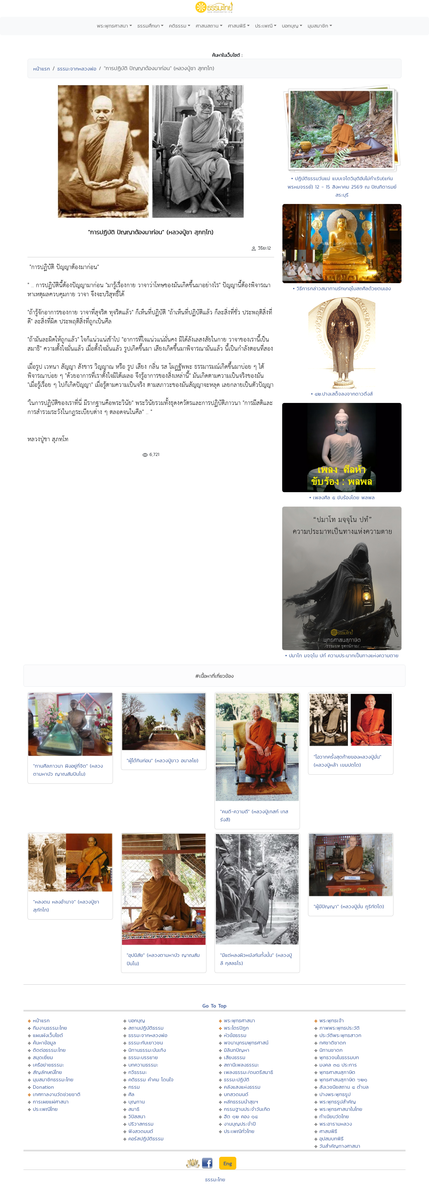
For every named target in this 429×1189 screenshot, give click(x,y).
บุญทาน (136, 1101)
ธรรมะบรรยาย (143, 1057)
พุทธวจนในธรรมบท (339, 1057)
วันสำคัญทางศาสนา (339, 1145)
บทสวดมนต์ (236, 1094)
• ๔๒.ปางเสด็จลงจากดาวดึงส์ (342, 393)
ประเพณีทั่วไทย (239, 1131)
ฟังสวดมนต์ (140, 1131)
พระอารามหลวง (335, 1123)
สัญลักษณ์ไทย (47, 1072)
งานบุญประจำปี (240, 1123)
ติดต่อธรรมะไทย (49, 1049)
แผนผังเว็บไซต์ (48, 1035)
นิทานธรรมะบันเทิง (147, 1049)
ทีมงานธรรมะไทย (50, 1027)
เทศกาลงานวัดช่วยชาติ (56, 1094)
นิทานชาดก (331, 1049)
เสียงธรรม (234, 1057)
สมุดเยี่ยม (43, 1057)
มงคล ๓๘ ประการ (338, 1064)
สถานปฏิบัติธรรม (146, 1027)
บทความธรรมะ (143, 1064)
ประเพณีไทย (45, 1109)
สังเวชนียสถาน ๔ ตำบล (344, 1086)
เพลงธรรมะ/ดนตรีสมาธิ (248, 1072)
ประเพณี (263, 25)
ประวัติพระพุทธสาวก (340, 1035)
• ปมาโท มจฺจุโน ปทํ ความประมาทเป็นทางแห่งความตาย (342, 655)
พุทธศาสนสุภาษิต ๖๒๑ (343, 1079)
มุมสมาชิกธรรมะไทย (53, 1079)
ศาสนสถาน (207, 25)
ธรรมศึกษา (148, 25)
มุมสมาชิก (318, 25)
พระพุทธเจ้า (331, 1020)
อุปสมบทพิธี (331, 1138)
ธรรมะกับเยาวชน (145, 1042)
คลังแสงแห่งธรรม (242, 1086)
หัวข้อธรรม (235, 1035)
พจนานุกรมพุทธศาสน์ (246, 1042)
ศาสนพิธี (237, 25)
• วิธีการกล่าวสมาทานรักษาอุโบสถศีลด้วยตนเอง (342, 288)
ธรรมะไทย (215, 1179)
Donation (43, 1086)
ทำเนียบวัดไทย (334, 1116)
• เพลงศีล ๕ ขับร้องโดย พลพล (342, 497)
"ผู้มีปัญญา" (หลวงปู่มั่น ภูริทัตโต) (349, 906)
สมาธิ (133, 1109)
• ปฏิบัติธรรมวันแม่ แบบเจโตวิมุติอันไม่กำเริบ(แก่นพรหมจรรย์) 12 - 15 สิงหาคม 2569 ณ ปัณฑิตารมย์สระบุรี (342, 186)
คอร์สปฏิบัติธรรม (146, 1138)
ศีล (131, 1094)
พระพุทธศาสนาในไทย (340, 1109)
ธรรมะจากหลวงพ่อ (76, 68)
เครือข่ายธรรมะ (48, 1064)
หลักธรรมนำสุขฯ (241, 1101)
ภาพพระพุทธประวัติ (339, 1027)
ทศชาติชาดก (332, 1042)
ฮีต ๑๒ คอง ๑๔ (241, 1116)
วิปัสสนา (136, 1116)
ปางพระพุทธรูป (335, 1094)
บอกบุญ (290, 25)
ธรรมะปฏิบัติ (236, 1079)
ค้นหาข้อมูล (44, 1042)
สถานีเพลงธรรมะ (241, 1064)
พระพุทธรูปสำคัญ (337, 1101)
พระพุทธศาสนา (112, 25)
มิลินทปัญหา (236, 1049)
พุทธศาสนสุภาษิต (337, 1072)
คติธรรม (177, 25)
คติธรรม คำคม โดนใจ (151, 1079)
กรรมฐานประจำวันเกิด (247, 1109)
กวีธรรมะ (137, 1072)
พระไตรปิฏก (236, 1027)
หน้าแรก (41, 68)
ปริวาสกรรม (141, 1123)
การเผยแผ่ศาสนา (51, 1101)
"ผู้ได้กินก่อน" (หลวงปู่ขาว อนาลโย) (162, 760)
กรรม (134, 1086)
